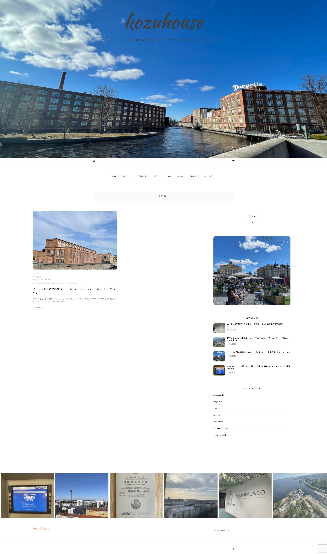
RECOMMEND (141, 176)
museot (57, 283)
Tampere (36, 273)
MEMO (168, 176)
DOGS (125, 176)
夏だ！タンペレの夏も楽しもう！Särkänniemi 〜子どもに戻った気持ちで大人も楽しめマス (258, 339)
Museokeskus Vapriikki (45, 283)
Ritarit (67, 283)
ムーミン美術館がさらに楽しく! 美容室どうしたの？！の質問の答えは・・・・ (255, 325)
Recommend (218, 428)
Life (214, 415)
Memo (216, 421)
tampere (73, 283)
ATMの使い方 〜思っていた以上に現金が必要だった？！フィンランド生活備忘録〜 (258, 367)
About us (217, 395)
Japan (216, 408)
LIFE (156, 176)
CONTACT (208, 176)
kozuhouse (163, 21)
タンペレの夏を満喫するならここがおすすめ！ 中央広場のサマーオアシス (259, 352)
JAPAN (180, 176)
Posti (63, 283)
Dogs (215, 401)
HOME (113, 176)
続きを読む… (40, 307)
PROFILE (193, 176)
